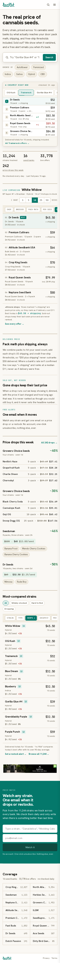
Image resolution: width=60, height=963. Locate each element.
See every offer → (14, 323)
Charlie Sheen (10, 474)
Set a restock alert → (15, 754)
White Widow (32, 189)
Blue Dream (11, 671)
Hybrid (31, 74)
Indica (8, 74)
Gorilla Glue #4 (44, 92)
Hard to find (37, 602)
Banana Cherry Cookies (16, 554)
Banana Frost (11, 548)
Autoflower (22, 67)
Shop (9, 209)
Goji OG (7, 514)
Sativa (19, 74)
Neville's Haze (10, 461)
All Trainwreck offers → (17, 143)
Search (49, 57)
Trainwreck (26, 92)
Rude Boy (21, 581)
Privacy (46, 958)
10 (35, 200)
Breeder (20, 209)
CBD (42, 74)
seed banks (28, 160)
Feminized (38, 67)
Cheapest (44, 618)
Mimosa (8, 581)
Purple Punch (12, 731)
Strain (10, 618)
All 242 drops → (49, 442)
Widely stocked (19, 602)
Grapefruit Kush (11, 467)
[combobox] (26, 57)
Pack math (33, 209)
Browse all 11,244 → (39, 754)
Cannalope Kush (11, 507)
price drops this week (13, 170)
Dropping (9, 608)
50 (47, 200)
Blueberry (10, 686)
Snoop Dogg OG (11, 520)
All (5, 602)
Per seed (47, 209)
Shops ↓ (31, 618)
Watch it (30, 847)
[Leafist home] (8, 5)
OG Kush (11, 92)
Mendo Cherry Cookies (33, 548)
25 (41, 200)
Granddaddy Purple (16, 716)
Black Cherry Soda (13, 501)
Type (20, 618)
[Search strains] (48, 5)
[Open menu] (54, 5)
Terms (54, 958)
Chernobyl (8, 480)
